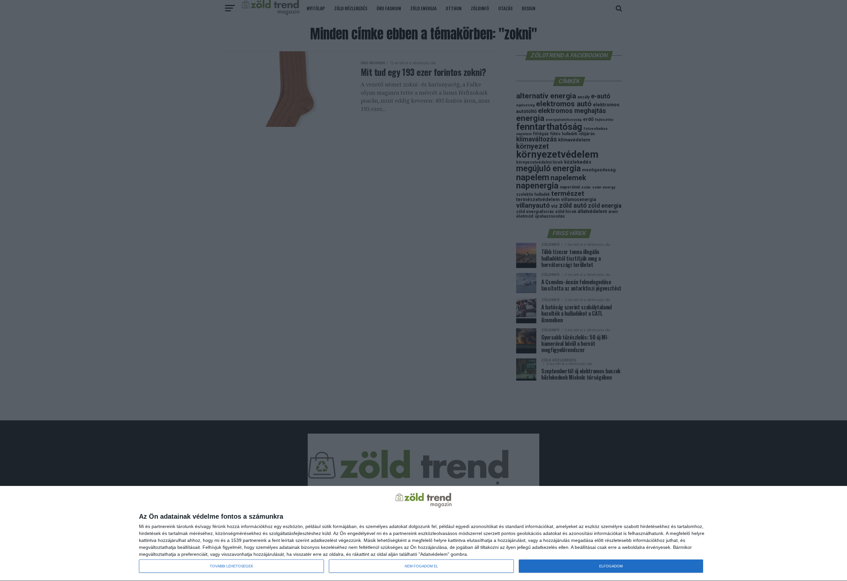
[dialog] (423, 533)
